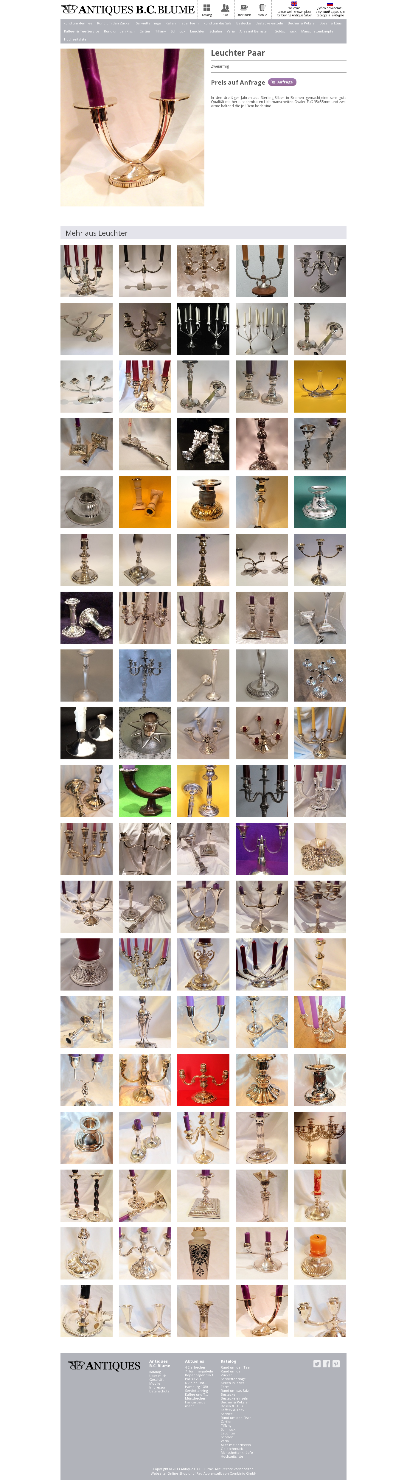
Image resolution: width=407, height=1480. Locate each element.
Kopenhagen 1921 (199, 1375)
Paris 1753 (193, 1379)
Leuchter (197, 31)
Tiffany (160, 31)
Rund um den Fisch (119, 31)
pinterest (336, 1363)
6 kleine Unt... (196, 1382)
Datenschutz (159, 1391)
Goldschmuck (285, 31)
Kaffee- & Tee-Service (81, 31)
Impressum (158, 1387)
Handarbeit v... (196, 1402)
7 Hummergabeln (199, 1371)
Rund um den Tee (77, 23)
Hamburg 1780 (196, 1386)
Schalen (215, 31)
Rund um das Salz (218, 23)
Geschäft (156, 1379)
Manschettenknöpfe (317, 31)
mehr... (191, 1406)
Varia (231, 31)
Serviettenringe (148, 23)
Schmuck (178, 31)
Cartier (144, 31)
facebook (326, 1363)
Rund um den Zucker (114, 23)
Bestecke (243, 23)
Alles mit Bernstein (255, 31)
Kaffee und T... (196, 1394)
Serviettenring (196, 1390)
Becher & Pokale (301, 23)
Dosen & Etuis (330, 23)
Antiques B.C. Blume (127, 9)
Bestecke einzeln (269, 23)
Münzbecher (195, 1398)
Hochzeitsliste (75, 39)
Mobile (154, 1383)
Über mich (157, 1375)
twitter (317, 1363)
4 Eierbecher (195, 1367)
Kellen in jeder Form (182, 23)
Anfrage (285, 82)
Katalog (155, 1371)
